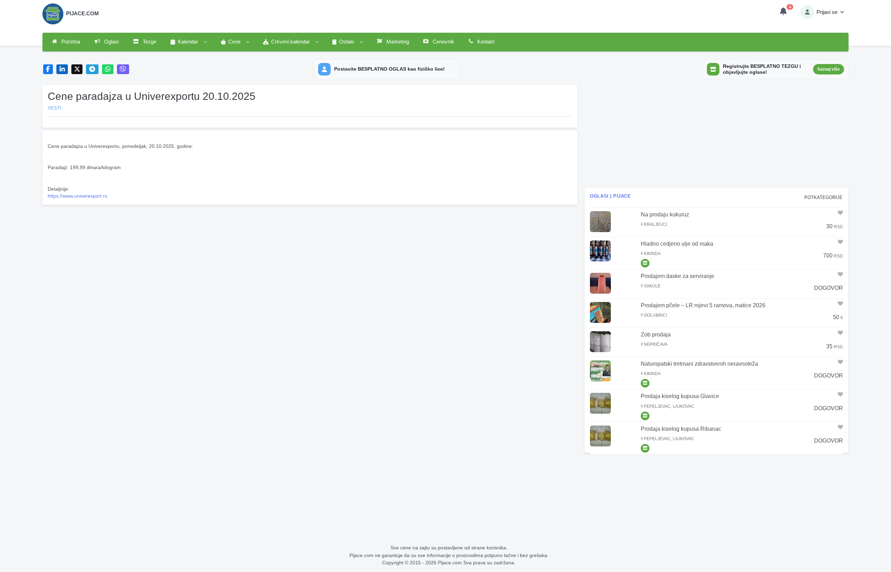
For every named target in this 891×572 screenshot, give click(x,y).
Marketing (397, 42)
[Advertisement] (310, 256)
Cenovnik (442, 42)
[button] (188, 42)
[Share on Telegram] (92, 69)
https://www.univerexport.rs (77, 196)
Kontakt (485, 42)
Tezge (148, 42)
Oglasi (111, 42)
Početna (70, 42)
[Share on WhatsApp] (107, 69)
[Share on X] (77, 69)
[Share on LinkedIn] (62, 69)
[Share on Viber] (123, 69)
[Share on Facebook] (48, 69)
